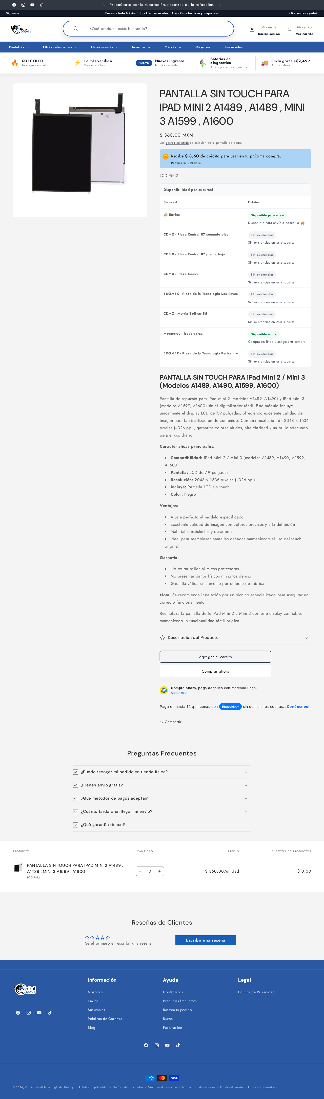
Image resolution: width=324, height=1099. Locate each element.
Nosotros (95, 992)
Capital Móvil (34, 1087)
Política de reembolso (128, 1087)
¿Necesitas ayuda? (303, 13)
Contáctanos (173, 992)
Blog (91, 1027)
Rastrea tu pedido (177, 1009)
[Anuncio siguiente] (220, 5)
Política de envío (231, 1087)
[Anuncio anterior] (104, 5)
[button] (18, 47)
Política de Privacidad (256, 992)
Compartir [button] (173, 721)
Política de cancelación (263, 1087)
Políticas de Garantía (105, 1018)
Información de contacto (198, 1087)
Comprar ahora (215, 671)
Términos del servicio (162, 1087)
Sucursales (96, 1009)
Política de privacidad (93, 1087)
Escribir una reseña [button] (205, 940)
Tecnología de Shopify (59, 1087)
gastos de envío (177, 142)
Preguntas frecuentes (180, 1000)
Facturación (172, 1027)
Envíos (93, 1000)
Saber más (179, 692)
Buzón (168, 1018)
